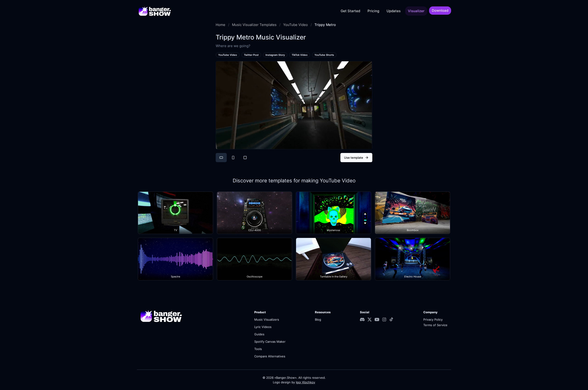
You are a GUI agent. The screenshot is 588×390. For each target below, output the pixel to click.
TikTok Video (300, 55)
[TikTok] (391, 319)
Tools (258, 349)
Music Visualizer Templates (254, 25)
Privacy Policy (433, 319)
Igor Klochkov (305, 382)
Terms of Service (435, 325)
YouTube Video (295, 25)
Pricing (373, 11)
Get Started (350, 11)
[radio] (221, 157)
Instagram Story (275, 55)
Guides (259, 334)
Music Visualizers (266, 319)
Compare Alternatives (269, 356)
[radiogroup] (233, 157)
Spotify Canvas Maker (270, 341)
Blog (318, 319)
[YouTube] (377, 319)
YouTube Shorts (324, 55)
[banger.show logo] (155, 11)
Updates (394, 11)
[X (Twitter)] (369, 319)
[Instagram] (384, 319)
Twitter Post (251, 55)
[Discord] (362, 319)
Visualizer (416, 11)
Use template (353, 157)
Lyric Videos (262, 327)
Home (220, 25)
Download (440, 10)
